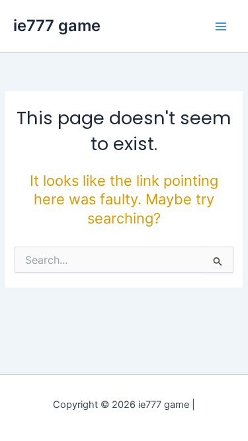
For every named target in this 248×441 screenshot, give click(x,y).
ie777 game (57, 25)
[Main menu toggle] (221, 26)
